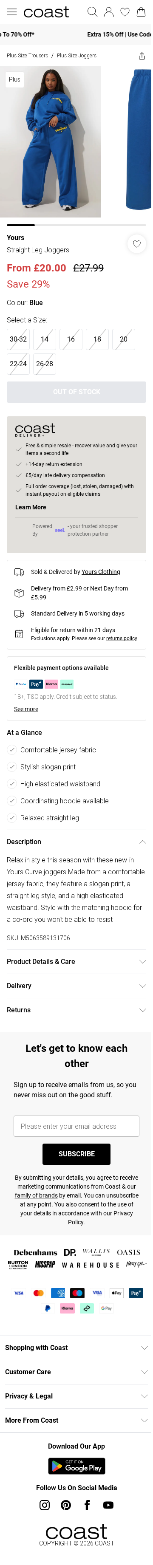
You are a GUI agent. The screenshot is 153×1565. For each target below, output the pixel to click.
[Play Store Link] (76, 1466)
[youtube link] (108, 1505)
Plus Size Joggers (76, 55)
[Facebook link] (87, 1505)
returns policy (121, 638)
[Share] (142, 55)
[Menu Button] (12, 12)
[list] (76, 146)
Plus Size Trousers (27, 55)
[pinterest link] (66, 1505)
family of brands (36, 1195)
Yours (15, 238)
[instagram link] (45, 1505)
